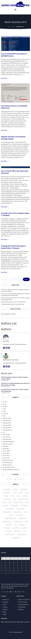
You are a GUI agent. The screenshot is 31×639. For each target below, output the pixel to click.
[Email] (6, 348)
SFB (24, 531)
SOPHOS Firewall (7, 462)
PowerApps (22, 525)
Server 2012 (6, 453)
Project (5, 609)
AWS (4, 409)
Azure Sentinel (6, 499)
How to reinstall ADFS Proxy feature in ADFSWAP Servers (14, 55)
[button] (15, 9)
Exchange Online (7, 427)
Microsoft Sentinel (18, 521)
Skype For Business (8, 460)
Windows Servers (7, 465)
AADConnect (24, 489)
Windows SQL (15, 537)
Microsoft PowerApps (8, 441)
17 (15, 567)
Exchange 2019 (7, 425)
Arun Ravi (6, 341)
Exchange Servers (7, 430)
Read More (4, 78)
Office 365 (5, 446)
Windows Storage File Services (11, 469)
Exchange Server (17, 512)
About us (6, 599)
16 (10, 567)
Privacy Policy (22, 602)
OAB (26, 521)
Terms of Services (24, 599)
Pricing (5, 607)
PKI (15, 525)
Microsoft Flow (7, 437)
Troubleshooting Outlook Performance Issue (12, 304)
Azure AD (5, 413)
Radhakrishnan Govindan (10, 360)
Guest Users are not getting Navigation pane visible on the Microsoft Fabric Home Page (15, 294)
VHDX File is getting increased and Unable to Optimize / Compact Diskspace (15, 290)
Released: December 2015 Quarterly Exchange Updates (13, 137)
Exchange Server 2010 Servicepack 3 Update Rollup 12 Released (13, 247)
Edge (27, 502)
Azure (4, 411)
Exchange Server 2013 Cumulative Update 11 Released (15, 214)
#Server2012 (7, 489)
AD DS (4, 402)
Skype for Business (10, 534)
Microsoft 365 (6, 434)
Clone (14, 499)
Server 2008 (6, 451)
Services (5, 602)
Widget (20, 609)
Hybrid (26, 512)
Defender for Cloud (23, 499)
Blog (13, 26)
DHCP (4, 502)
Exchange (5, 505)
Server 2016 (6, 455)
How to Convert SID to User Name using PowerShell (14, 172)
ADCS (14, 492)
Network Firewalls (7, 444)
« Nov (13, 576)
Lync (4, 432)
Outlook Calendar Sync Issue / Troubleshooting (13, 302)
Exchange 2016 (7, 423)
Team (4, 604)
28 (2, 572)
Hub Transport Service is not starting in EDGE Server (14, 107)
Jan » (17, 576)
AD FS (4, 404)
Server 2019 (6, 458)
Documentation (23, 604)
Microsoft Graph (7, 439)
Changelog (21, 607)
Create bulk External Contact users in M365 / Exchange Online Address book (15, 298)
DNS (10, 502)
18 (19, 567)
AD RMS (5, 406)
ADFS (27, 492)
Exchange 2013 (7, 420)
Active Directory (6, 492)
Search (26, 279)
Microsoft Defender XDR (10, 518)
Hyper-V (11, 515)
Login (4, 614)
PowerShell (6, 448)
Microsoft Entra (22, 518)
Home (8, 26)
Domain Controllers (18, 502)
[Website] (9, 348)
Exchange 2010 (7, 418)
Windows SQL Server (8, 467)
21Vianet (15, 489)
